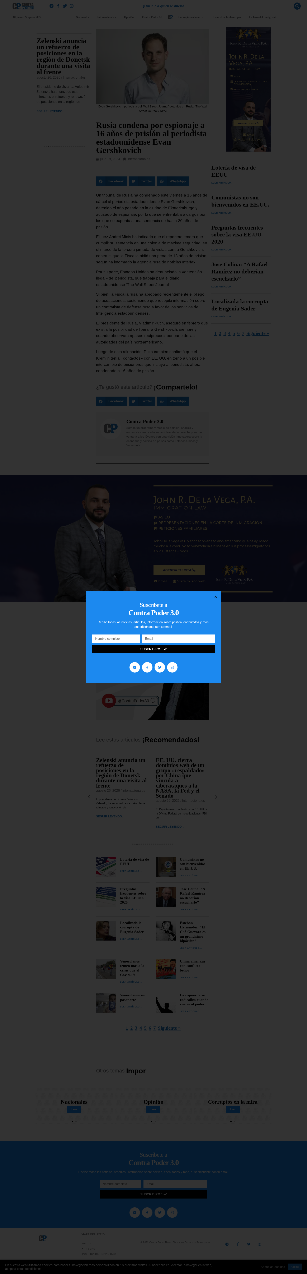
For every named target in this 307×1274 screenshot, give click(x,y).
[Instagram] (172, 667)
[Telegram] (134, 667)
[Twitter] (160, 667)
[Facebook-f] (147, 667)
